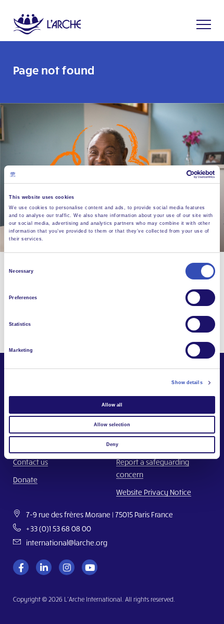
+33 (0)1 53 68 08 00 (58, 528)
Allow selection (112, 424)
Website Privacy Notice (153, 492)
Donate (25, 479)
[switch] (200, 297)
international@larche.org (66, 542)
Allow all (112, 404)
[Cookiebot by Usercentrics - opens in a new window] (169, 174)
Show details (186, 382)
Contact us (30, 461)
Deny (112, 444)
